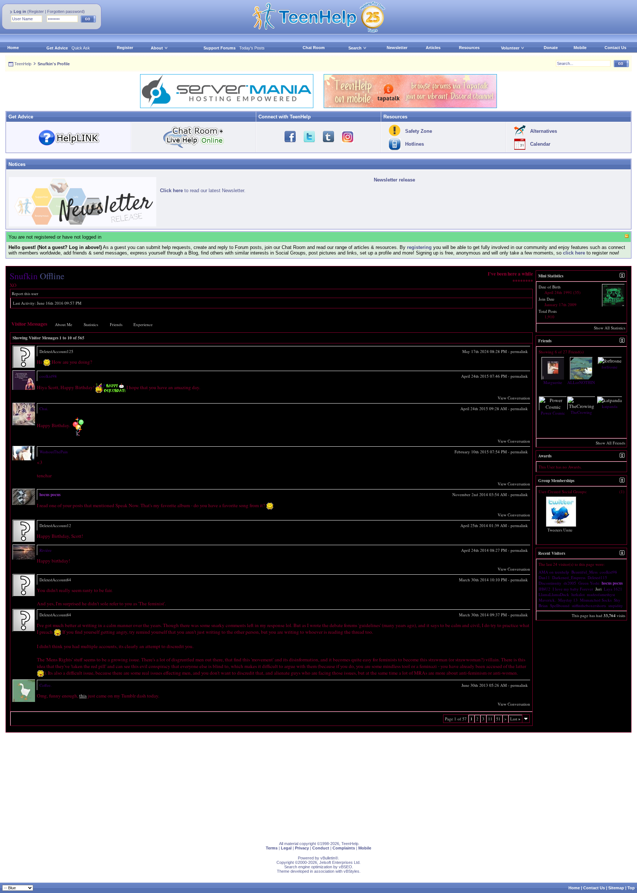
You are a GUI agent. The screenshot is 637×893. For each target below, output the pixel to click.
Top (631, 888)
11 (490, 718)
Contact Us (615, 47)
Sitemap (616, 888)
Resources (469, 47)
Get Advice (57, 48)
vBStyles (351, 871)
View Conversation (514, 398)
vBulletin (327, 858)
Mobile (580, 47)
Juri (598, 589)
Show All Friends (610, 443)
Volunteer (510, 48)
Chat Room (314, 47)
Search (355, 48)
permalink (519, 351)
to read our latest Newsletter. (203, 190)
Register (36, 11)
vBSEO (345, 867)
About (157, 48)
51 (498, 718)
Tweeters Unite (559, 530)
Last (515, 718)
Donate (551, 47)
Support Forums (219, 48)
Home (13, 47)
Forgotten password (65, 11)
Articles (433, 47)
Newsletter (397, 47)
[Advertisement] (227, 784)
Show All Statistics (609, 327)
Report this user (25, 293)
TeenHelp (22, 64)
